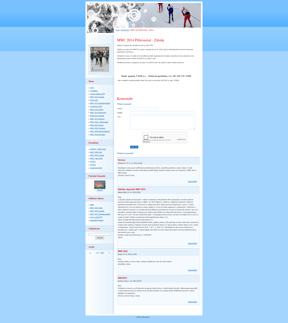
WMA (92, 205)
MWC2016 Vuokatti (97, 116)
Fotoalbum (94, 91)
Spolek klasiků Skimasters (115, 15)
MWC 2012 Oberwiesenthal (100, 103)
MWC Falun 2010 (96, 158)
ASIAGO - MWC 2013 (98, 149)
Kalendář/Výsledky (97, 220)
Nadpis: (120, 113)
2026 (102, 253)
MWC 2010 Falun (96, 208)
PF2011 (93, 161)
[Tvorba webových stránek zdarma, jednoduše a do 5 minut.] (151, 317)
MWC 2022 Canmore (97, 128)
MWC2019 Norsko (97, 125)
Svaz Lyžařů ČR (96, 217)
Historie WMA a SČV (97, 94)
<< (90, 253)
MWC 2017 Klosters (97, 119)
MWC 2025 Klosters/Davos (100, 131)
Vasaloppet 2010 (96, 106)
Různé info (125, 30)
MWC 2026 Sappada (97, 134)
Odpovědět (192, 182)
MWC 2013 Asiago (96, 109)
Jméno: (120, 109)
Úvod (117, 30)
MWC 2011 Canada (97, 97)
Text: (119, 117)
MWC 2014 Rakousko (98, 112)
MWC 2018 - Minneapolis (99, 122)
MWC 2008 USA (96, 152)
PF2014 (93, 165)
